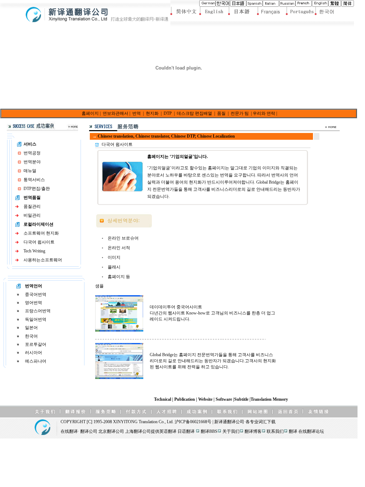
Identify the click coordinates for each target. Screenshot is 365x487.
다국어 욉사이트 (39, 242)
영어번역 (33, 302)
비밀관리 (32, 215)
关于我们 (231, 431)
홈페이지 (90, 113)
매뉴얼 (30, 170)
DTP (168, 113)
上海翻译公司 (138, 431)
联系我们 (275, 431)
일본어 (31, 327)
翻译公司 (235, 421)
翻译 (293, 431)
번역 (136, 113)
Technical (163, 399)
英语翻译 (167, 431)
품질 (221, 113)
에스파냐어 (35, 361)
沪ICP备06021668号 (193, 421)
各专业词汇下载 (261, 421)
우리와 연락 (264, 113)
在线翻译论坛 (311, 431)
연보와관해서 (115, 113)
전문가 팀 (240, 113)
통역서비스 (34, 179)
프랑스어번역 (38, 310)
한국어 (31, 336)
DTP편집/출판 (37, 188)
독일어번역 (35, 319)
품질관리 (32, 206)
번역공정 (32, 152)
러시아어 (33, 352)
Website (206, 399)
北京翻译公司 (111, 431)
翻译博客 (253, 431)
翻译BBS (209, 431)
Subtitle (242, 399)
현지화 (152, 113)
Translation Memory (269, 399)
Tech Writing (34, 250)
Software (224, 399)
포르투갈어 (35, 344)
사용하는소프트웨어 (43, 259)
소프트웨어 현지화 (41, 233)
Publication (185, 399)
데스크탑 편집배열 (194, 113)
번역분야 (32, 161)
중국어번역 (35, 294)
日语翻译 (186, 431)
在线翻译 (69, 431)
